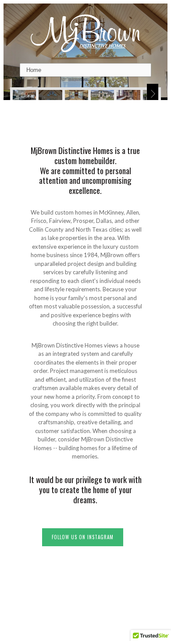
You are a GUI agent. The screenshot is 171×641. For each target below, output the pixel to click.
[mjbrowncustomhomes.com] (85, 32)
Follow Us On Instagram (83, 537)
